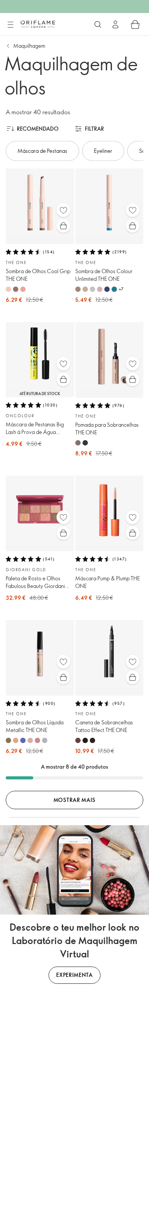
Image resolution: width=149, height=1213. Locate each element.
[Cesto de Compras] (135, 24)
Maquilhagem (29, 45)
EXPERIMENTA (74, 974)
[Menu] (10, 24)
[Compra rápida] (63, 226)
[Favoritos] (63, 210)
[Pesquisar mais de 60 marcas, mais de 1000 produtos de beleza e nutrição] (98, 24)
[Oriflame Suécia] (38, 24)
